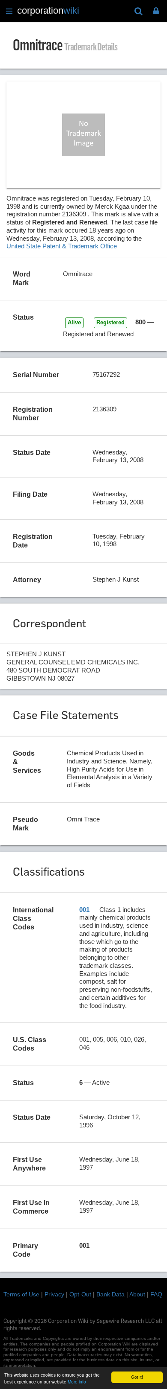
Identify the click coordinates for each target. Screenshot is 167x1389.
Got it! (137, 1377)
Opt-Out (80, 1294)
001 (84, 909)
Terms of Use (21, 1294)
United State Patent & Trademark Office (61, 246)
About (137, 1294)
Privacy (54, 1294)
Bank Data (110, 1294)
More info (77, 1381)
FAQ (156, 1294)
